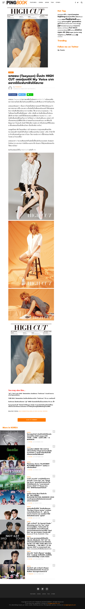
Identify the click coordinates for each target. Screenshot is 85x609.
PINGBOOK (18, 86)
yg (77, 34)
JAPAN (47, 2)
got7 (59, 23)
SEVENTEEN (60, 30)
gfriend (64, 22)
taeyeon (44, 411)
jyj (80, 23)
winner (73, 35)
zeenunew (60, 36)
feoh (78, 19)
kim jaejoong (64, 26)
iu (64, 23)
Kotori (30, 441)
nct (64, 28)
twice (68, 34)
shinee (65, 30)
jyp (59, 25)
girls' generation (24, 411)
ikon (62, 23)
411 (65, 14)
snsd (30, 411)
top (65, 35)
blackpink (68, 17)
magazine (76, 26)
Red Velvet (73, 28)
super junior (74, 32)
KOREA (41, 2)
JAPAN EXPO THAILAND (72, 23)
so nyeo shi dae (37, 411)
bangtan (75, 14)
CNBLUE (77, 17)
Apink (70, 15)
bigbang (61, 16)
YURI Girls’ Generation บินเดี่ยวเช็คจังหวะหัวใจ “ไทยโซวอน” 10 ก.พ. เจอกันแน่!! (31, 398)
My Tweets (61, 50)
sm (69, 29)
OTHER (58, 2)
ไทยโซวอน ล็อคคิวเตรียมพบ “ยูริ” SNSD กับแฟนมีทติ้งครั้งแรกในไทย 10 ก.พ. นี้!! (31, 401)
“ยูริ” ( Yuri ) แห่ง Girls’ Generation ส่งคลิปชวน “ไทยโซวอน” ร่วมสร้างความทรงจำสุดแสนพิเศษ (31, 394)
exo (63, 19)
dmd (81, 17)
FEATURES (33, 2)
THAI (52, 2)
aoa (67, 14)
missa (59, 28)
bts (73, 16)
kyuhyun (71, 26)
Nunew (67, 28)
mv (62, 28)
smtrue (73, 30)
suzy (80, 32)
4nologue (60, 14)
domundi (60, 19)
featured (71, 19)
